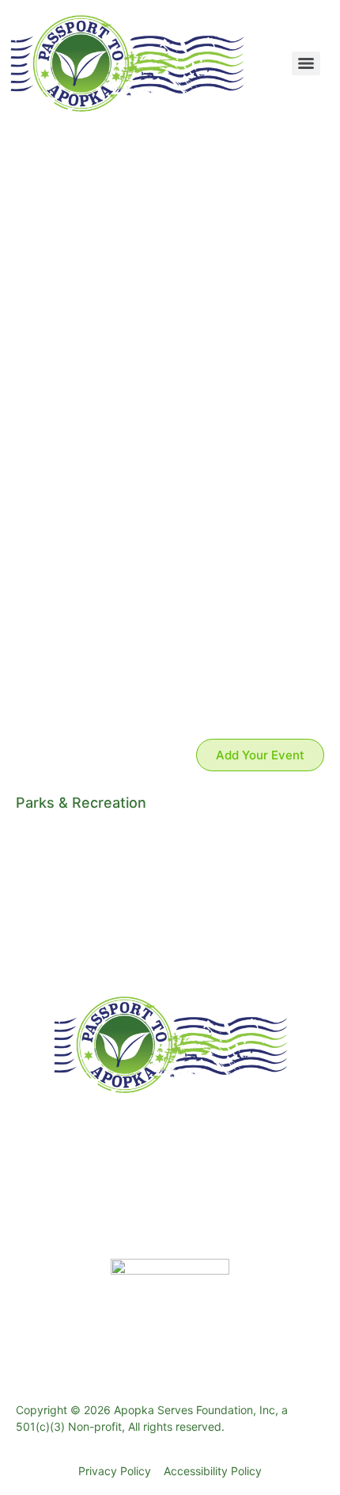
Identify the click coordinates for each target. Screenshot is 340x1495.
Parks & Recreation (81, 802)
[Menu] (306, 63)
